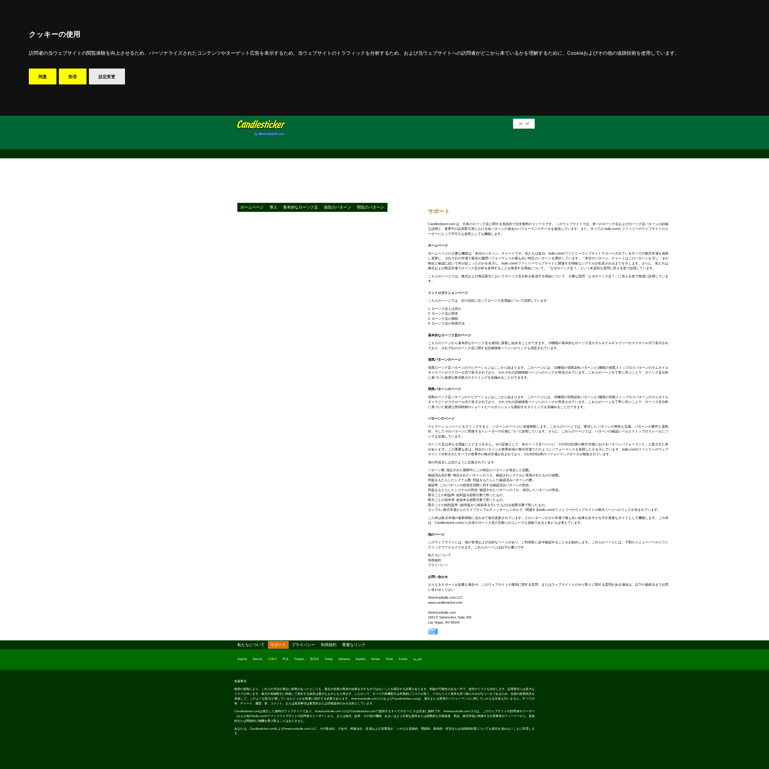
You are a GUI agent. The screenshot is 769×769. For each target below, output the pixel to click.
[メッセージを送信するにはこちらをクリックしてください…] (433, 633)
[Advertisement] (401, 161)
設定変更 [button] (107, 76)
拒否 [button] (72, 76)
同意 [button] (42, 76)
